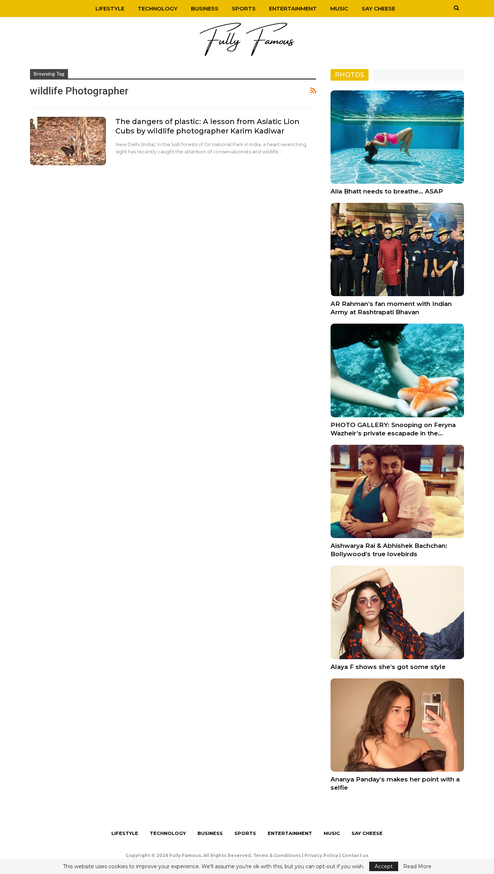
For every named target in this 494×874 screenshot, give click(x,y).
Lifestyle (109, 8)
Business (204, 8)
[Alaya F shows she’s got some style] (397, 612)
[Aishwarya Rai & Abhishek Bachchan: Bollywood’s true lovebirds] (397, 491)
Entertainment (293, 8)
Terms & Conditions (277, 855)
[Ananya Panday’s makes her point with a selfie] (397, 725)
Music (339, 8)
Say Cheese (378, 8)
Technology (158, 8)
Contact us (355, 855)
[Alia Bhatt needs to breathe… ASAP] (397, 137)
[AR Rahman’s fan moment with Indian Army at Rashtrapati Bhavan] (397, 249)
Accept (384, 866)
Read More (417, 866)
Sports (244, 8)
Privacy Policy (321, 855)
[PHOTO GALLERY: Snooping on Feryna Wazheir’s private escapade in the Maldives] (397, 370)
